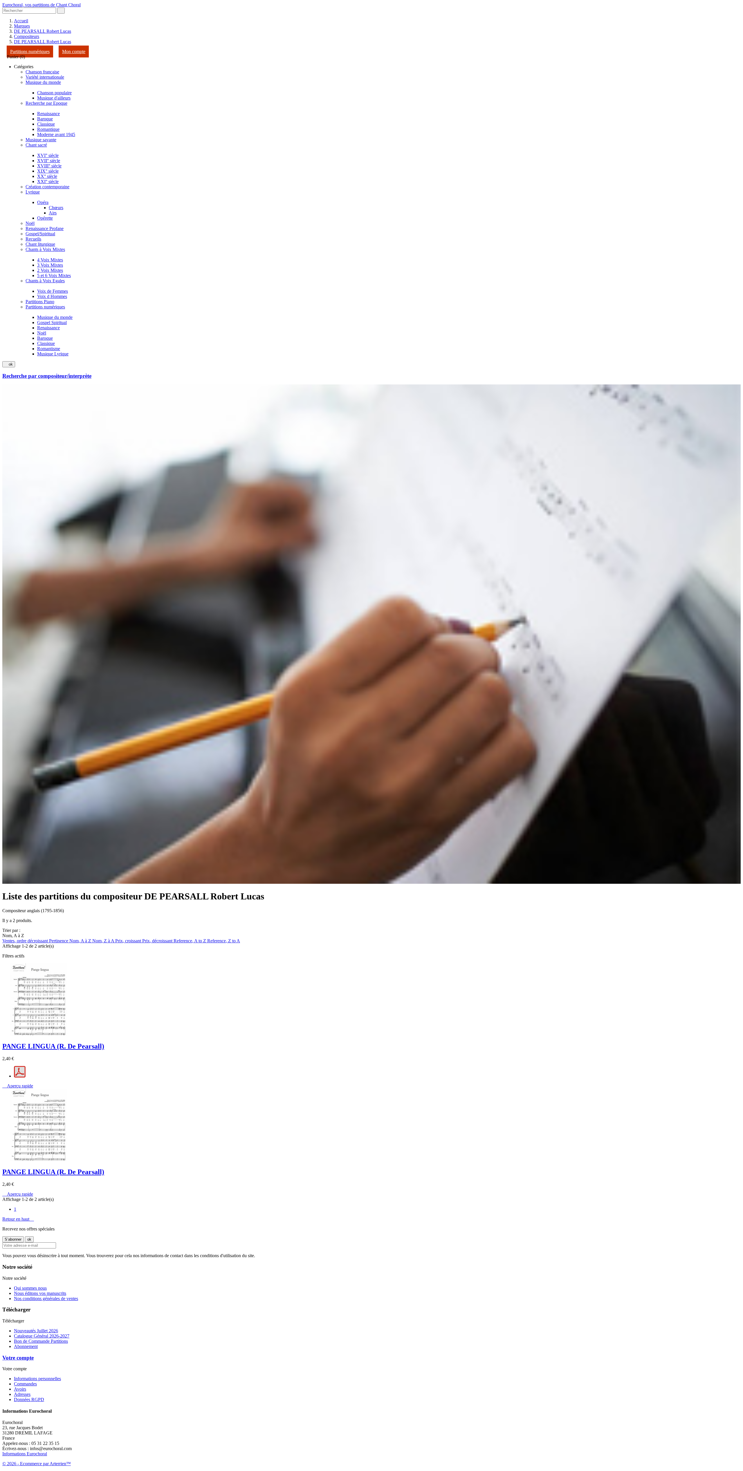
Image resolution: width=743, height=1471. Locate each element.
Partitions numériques (30, 51)
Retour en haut (18, 1219)
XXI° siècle (48, 181)
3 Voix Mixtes (50, 265)
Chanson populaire (54, 92)
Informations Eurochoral (24, 1453)
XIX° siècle (48, 171)
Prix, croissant (128, 940)
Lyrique (33, 191)
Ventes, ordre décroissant (25, 940)
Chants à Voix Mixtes (45, 249)
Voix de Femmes (52, 291)
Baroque (45, 118)
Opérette (45, 218)
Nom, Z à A (103, 940)
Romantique (48, 129)
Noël (30, 223)
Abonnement (26, 1346)
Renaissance (48, 113)
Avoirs (20, 1389)
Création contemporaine (47, 186)
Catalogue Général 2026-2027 (41, 1335)
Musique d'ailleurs (54, 97)
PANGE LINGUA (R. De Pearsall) (53, 1046)
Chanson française (42, 71)
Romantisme (48, 348)
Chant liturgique (40, 244)
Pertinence (59, 940)
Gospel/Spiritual (40, 233)
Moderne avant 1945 (56, 134)
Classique (46, 124)
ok (9, 364)
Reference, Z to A (223, 940)
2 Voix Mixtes (50, 270)
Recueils (33, 238)
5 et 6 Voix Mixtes (54, 275)
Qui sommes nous (30, 1288)
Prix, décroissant (158, 940)
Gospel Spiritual (52, 322)
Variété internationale (45, 77)
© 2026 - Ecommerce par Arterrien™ (36, 1463)
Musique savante (41, 139)
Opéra (42, 202)
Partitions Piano (40, 301)
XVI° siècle (48, 155)
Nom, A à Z (80, 940)
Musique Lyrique (52, 353)
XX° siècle (47, 176)
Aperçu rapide (17, 1085)
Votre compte (18, 1358)
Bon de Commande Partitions (41, 1341)
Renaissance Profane (45, 228)
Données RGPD (29, 1399)
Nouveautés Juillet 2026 (36, 1330)
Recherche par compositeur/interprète (46, 376)
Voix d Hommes (52, 296)
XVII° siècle (48, 160)
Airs (53, 212)
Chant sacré (36, 144)
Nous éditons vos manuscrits (40, 1293)
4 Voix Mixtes (50, 259)
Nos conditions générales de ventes (46, 1298)
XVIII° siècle (49, 165)
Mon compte (73, 51)
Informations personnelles (37, 1378)
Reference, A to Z (190, 940)
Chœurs (56, 207)
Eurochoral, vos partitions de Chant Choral (41, 4)
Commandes (25, 1383)
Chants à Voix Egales (45, 280)
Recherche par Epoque (46, 103)
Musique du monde (43, 82)
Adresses (22, 1394)
